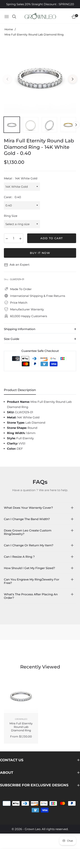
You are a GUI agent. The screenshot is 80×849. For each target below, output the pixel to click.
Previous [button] (7, 79)
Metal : (20, 178)
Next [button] (72, 79)
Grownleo (21, 719)
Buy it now (40, 253)
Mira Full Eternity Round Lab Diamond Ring (21, 727)
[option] (40, 77)
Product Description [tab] (20, 390)
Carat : (12, 197)
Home (8, 29)
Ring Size (10, 216)
